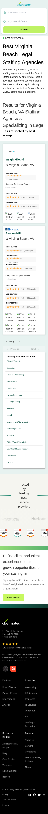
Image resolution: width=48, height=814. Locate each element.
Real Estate (11, 456)
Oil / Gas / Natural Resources (18, 449)
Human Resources (14, 395)
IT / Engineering (13, 402)
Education (11, 368)
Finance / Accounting (15, 375)
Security (10, 462)
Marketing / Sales (14, 429)
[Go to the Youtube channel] (39, 794)
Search (24, 30)
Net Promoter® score (19, 80)
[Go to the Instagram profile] (44, 794)
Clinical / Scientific (14, 361)
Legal (9, 415)
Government (12, 381)
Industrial (10, 408)
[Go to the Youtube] (34, 794)
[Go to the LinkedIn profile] (29, 794)
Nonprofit (10, 435)
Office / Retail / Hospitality (17, 442)
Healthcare (11, 388)
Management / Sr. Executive (18, 422)
